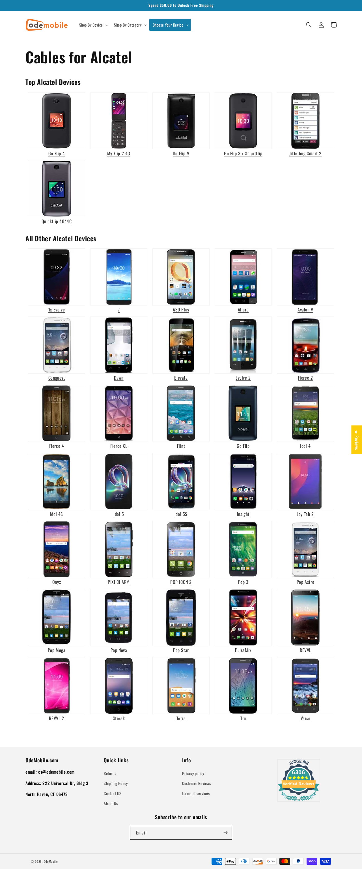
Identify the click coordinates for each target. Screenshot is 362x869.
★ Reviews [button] (356, 440)
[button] (93, 25)
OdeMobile (51, 861)
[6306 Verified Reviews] (298, 802)
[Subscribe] (225, 832)
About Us (111, 803)
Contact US (113, 793)
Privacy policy (193, 773)
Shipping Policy (116, 783)
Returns (110, 773)
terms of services (196, 793)
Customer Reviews (196, 783)
